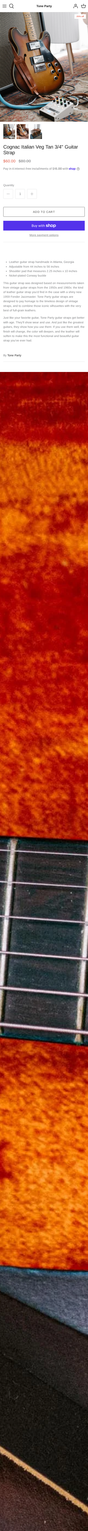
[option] (44, 67)
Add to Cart (44, 211)
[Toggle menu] (4, 6)
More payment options (44, 235)
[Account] (74, 6)
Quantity (8, 185)
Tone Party (14, 355)
